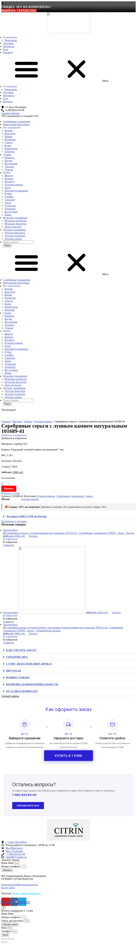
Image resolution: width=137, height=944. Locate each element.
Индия (8, 160)
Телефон (6, 931)
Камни (28, 421)
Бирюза (9, 178)
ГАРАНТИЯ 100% (17, 657)
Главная (5, 421)
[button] (68, 69)
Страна (7, 154)
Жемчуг (9, 175)
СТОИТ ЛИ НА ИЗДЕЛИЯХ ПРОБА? (29, 663)
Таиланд (9, 166)
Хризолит (10, 208)
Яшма (8, 214)
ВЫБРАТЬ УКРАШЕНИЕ (19, 10)
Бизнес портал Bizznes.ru (26, 893)
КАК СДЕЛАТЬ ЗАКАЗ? (21, 650)
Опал (8, 187)
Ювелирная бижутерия (16, 124)
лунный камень (30, 499)
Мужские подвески (16, 220)
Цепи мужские (13, 226)
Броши (8, 136)
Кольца (9, 130)
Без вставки (11, 211)
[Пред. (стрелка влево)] (2, 941)
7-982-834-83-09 (24, 795)
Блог (5, 49)
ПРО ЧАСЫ (13, 670)
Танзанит (10, 199)
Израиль (9, 157)
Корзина (8, 52)
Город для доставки (12, 920)
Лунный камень (14, 184)
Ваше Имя (7, 862)
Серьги (9, 142)
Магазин (17, 421)
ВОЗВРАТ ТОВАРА (18, 677)
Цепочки (10, 151)
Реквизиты (11, 40)
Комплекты (11, 148)
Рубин (8, 193)
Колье (8, 145)
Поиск (7, 245)
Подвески (10, 139)
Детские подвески (15, 235)
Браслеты (10, 133)
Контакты (8, 46)
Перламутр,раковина (16, 190)
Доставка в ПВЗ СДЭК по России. (26, 516)
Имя (4, 927)
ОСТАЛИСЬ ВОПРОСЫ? (22, 691)
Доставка (8, 43)
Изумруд (9, 181)
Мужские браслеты (15, 223)
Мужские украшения (15, 217)
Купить (9, 488)
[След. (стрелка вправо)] (6, 941)
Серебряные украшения (16, 121)
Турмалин (10, 205)
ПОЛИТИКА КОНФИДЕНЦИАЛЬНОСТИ (32, 684)
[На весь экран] (9, 938)
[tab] (68, 516)
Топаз (8, 202)
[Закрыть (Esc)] (2, 938)
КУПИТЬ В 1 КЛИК (68, 756)
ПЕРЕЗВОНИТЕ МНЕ (28, 805)
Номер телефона (11, 866)
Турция (9, 169)
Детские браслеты (15, 232)
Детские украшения (14, 229)
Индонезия (11, 163)
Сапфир (9, 196)
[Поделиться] (6, 938)
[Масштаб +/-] (12, 938)
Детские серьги (13, 238)
